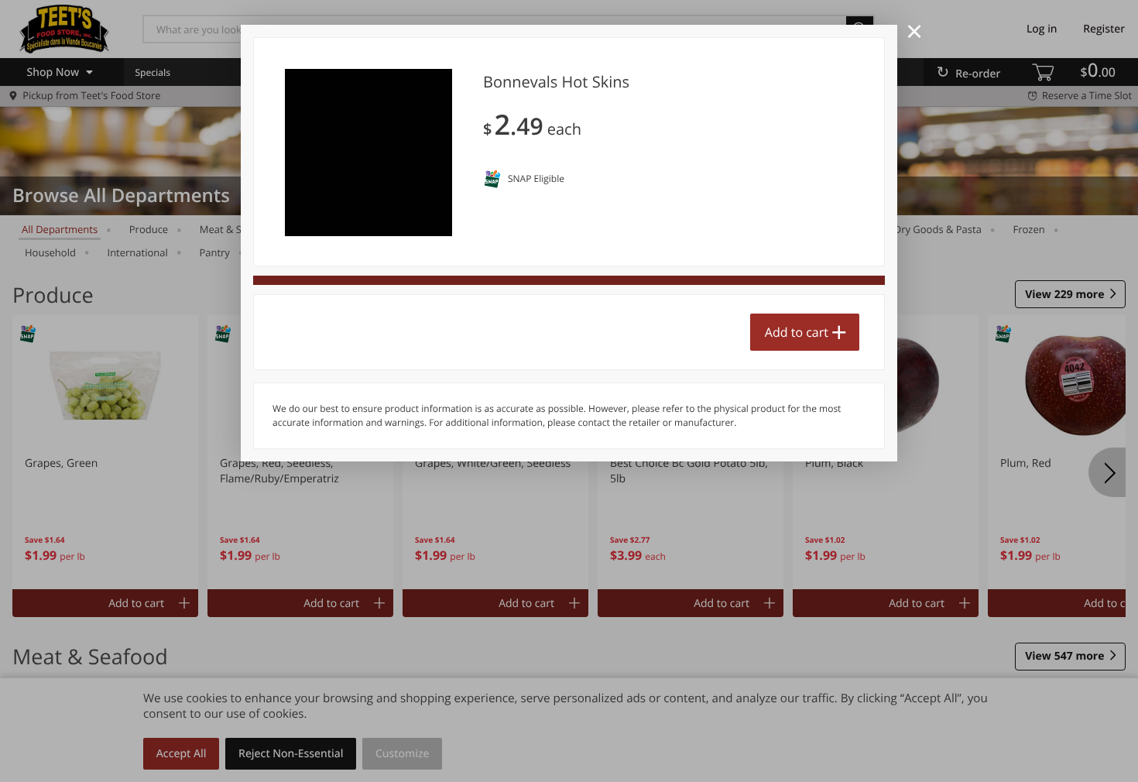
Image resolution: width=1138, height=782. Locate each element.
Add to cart (796, 332)
